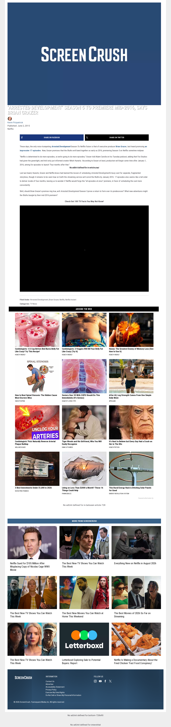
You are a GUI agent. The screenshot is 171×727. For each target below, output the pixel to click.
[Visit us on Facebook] (106, 681)
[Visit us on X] (111, 681)
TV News (33, 304)
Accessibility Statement (55, 687)
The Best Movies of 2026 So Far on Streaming (132, 615)
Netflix (62, 300)
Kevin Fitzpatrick (15, 122)
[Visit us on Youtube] (101, 681)
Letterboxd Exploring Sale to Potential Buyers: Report (81, 661)
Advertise (49, 684)
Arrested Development (39, 300)
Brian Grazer (121, 146)
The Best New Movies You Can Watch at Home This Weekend (82, 615)
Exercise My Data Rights (55, 692)
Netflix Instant (70, 300)
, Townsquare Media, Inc (39, 702)
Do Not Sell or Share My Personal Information (63, 695)
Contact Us (50, 681)
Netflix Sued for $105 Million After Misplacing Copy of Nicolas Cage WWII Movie (30, 566)
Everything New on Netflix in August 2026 (135, 563)
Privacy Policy (51, 690)
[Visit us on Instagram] (96, 681)
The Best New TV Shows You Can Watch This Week (83, 565)
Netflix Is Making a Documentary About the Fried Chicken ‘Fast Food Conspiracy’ (135, 661)
